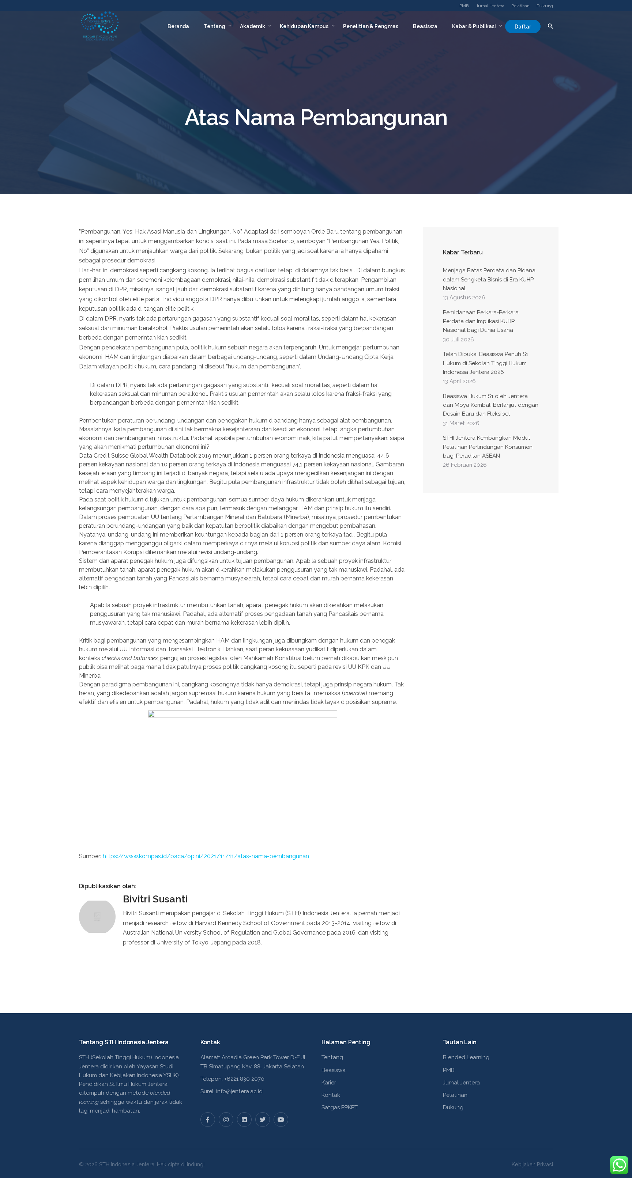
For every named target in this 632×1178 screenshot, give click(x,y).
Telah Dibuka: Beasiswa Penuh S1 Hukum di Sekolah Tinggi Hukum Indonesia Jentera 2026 (485, 363)
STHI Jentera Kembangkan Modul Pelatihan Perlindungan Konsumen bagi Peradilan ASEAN (488, 447)
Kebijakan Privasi (532, 1164)
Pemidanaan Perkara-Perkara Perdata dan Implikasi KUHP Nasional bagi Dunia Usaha (481, 321)
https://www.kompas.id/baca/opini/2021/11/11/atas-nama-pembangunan (206, 856)
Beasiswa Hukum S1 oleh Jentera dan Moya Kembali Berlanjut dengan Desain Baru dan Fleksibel (490, 405)
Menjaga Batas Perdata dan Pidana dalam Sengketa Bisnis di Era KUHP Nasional (489, 279)
